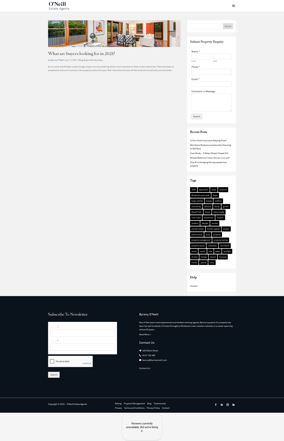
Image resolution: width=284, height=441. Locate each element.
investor (220, 217)
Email (196, 79)
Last (215, 61)
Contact (193, 286)
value (212, 262)
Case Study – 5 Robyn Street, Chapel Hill (209, 153)
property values (198, 246)
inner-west (196, 217)
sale (210, 251)
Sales (100, 60)
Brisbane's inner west (200, 195)
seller (218, 251)
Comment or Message (203, 91)
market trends (198, 229)
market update (213, 229)
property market (221, 240)
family (217, 206)
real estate (224, 246)
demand (207, 206)
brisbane (223, 189)
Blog (81, 60)
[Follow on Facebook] (215, 404)
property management (201, 240)
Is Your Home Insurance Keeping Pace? (208, 140)
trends (194, 262)
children (218, 201)
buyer (215, 195)
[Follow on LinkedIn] (221, 404)
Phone (196, 66)
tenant (213, 257)
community (196, 206)
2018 (194, 189)
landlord (195, 223)
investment (208, 217)
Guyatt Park (197, 212)
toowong (222, 257)
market (215, 223)
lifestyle (205, 223)
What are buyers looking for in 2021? (81, 54)
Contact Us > (145, 368)
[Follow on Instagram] (227, 404)
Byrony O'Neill (57, 60)
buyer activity (197, 201)
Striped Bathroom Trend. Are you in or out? (210, 157)
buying (209, 201)
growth (226, 206)
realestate (212, 246)
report (202, 251)
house (207, 212)
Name (196, 51)
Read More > (145, 334)
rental (194, 251)
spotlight (227, 251)
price (208, 234)
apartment (203, 189)
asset (214, 189)
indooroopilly (218, 212)
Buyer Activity (90, 60)
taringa (204, 257)
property (217, 234)
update (203, 262)
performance (197, 234)
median (226, 229)
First (194, 61)
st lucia (194, 257)
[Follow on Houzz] (233, 404)
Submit (196, 116)
